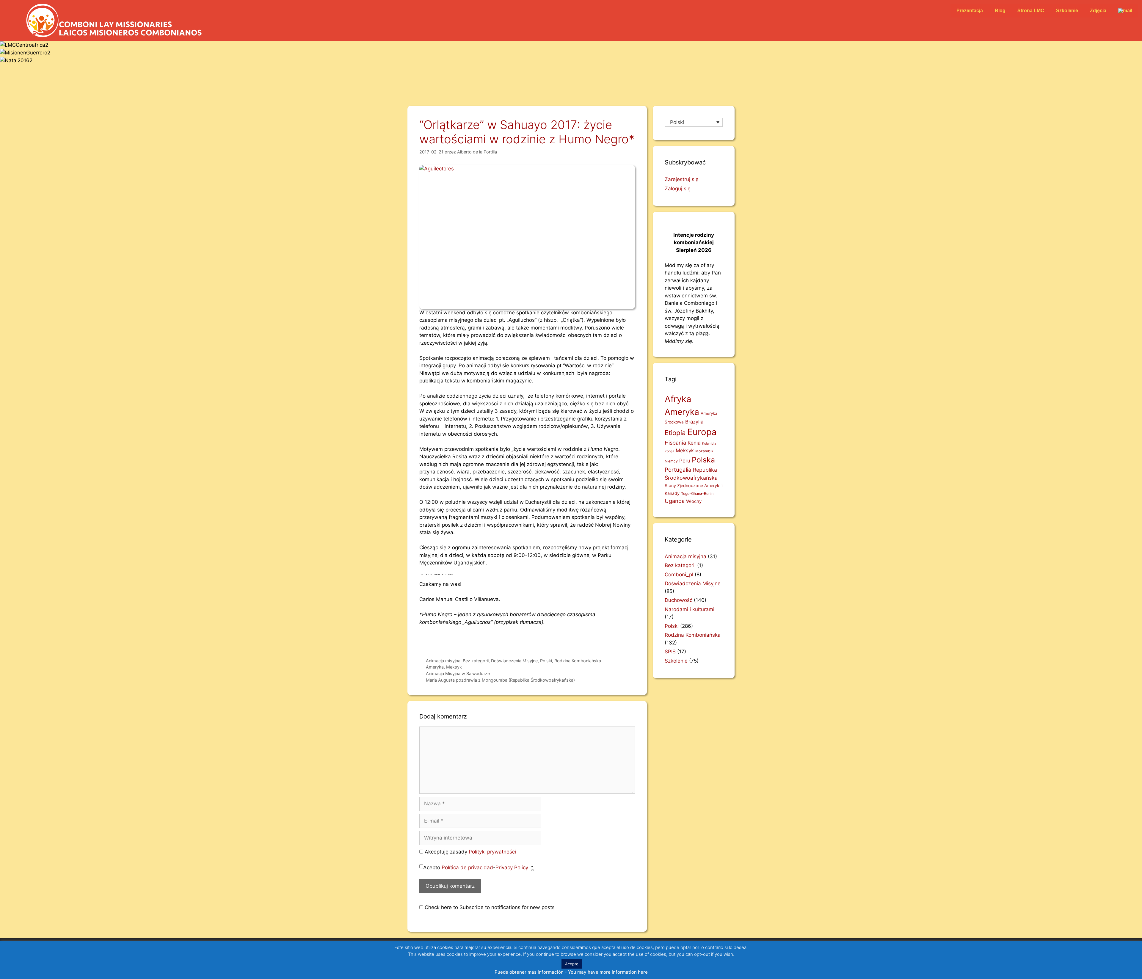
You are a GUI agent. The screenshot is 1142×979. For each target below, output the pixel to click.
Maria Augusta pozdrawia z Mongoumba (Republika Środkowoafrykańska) (500, 680)
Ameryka (435, 666)
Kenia (694, 443)
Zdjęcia (1098, 10)
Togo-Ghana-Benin (697, 493)
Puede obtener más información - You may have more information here (571, 972)
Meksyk (454, 666)
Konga (669, 451)
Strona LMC (1030, 10)
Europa (702, 432)
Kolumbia (709, 443)
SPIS (670, 652)
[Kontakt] (1125, 11)
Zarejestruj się (682, 179)
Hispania (675, 443)
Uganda (675, 501)
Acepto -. (478, 867)
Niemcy (671, 461)
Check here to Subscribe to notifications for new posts (489, 907)
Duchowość (678, 600)
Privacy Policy (511, 867)
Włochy (694, 501)
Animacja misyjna (443, 660)
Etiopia (675, 433)
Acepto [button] (571, 963)
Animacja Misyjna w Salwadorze (458, 673)
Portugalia (678, 469)
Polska (703, 459)
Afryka (678, 399)
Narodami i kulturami (689, 609)
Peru (684, 461)
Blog (1000, 10)
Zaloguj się (678, 189)
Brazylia (694, 422)
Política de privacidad (467, 867)
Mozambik (704, 451)
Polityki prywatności (492, 852)
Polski (546, 660)
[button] (571, 73)
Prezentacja (969, 10)
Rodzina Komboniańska (577, 660)
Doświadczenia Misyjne (514, 660)
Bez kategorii (476, 660)
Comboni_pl (679, 575)
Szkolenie (1067, 10)
